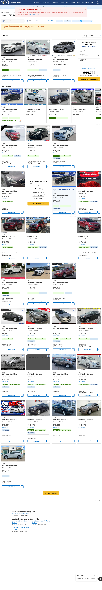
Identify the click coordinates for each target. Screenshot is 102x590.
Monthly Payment (83, 49)
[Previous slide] (3, 106)
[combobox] (13, 21)
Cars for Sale (45, 2)
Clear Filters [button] (51, 21)
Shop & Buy (64, 2)
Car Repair (85, 2)
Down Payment (83, 59)
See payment (5, 67)
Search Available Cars (89, 79)
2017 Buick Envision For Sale (20, 513)
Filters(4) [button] (32, 21)
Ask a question (38, 203)
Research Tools (75, 2)
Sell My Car (55, 2)
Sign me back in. (34, 14)
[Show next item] (72, 179)
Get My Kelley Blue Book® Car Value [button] (89, 68)
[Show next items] (98, 21)
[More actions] (22, 80)
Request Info (11, 81)
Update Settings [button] (95, 75)
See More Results (51, 493)
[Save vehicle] (23, 41)
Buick (14, 12)
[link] (43, 70)
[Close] (95, 576)
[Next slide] (99, 106)
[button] (92, 3)
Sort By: (85, 36)
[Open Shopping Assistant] (100, 579)
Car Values (36, 2)
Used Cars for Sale (5, 12)
